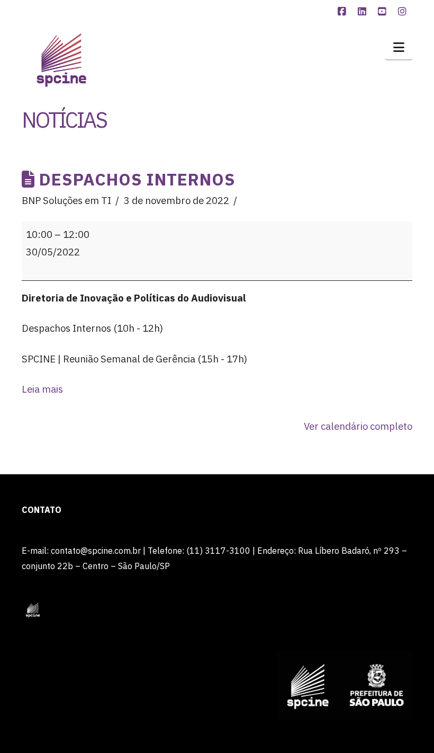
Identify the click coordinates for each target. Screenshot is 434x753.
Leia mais (42, 389)
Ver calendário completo (358, 426)
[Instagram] (403, 11)
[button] (398, 47)
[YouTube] (383, 11)
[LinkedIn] (363, 11)
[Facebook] (343, 11)
